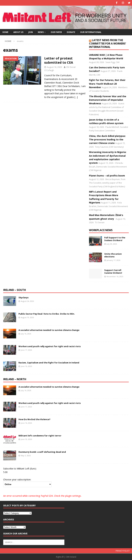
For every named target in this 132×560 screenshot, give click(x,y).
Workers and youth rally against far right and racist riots (50, 346)
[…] (76, 97)
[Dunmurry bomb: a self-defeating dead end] (9, 455)
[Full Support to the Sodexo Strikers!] (95, 241)
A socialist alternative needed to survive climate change (49, 330)
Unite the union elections (113, 255)
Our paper (56, 32)
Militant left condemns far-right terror (40, 435)
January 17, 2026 (113, 260)
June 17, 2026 (26, 350)
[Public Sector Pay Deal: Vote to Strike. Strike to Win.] (9, 317)
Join (30, 32)
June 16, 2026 (26, 366)
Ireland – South (14, 290)
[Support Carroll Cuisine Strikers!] (95, 273)
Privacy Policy (123, 551)
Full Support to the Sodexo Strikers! (114, 239)
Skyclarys (23, 297)
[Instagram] (123, 3)
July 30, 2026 (112, 244)
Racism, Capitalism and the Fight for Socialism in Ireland (49, 362)
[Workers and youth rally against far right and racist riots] (9, 350)
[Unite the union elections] (95, 257)
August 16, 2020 (54, 67)
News (41, 32)
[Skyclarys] (9, 301)
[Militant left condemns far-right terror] (9, 439)
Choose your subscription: (17, 479)
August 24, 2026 (27, 301)
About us (18, 32)
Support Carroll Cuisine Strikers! (113, 271)
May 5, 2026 (26, 455)
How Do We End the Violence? (34, 419)
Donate (71, 32)
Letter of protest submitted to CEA (58, 60)
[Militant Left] (66, 27)
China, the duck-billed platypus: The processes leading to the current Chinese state (107, 139)
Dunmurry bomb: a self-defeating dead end (42, 451)
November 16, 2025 (115, 276)
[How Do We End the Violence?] (9, 423)
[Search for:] (33, 542)
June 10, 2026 (26, 439)
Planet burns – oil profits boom (107, 175)
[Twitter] (129, 3)
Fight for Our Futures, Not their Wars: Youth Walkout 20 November (107, 83)
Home (5, 32)
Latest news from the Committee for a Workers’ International (107, 43)
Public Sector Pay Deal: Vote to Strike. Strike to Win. (47, 313)
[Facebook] (116, 3)
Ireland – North (14, 379)
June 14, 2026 (26, 423)
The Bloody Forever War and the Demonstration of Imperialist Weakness (107, 100)
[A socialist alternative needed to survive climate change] (9, 333)
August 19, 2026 (27, 317)
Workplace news (101, 230)
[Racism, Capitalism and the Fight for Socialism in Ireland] (9, 366)
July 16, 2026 (26, 333)
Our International (90, 32)
